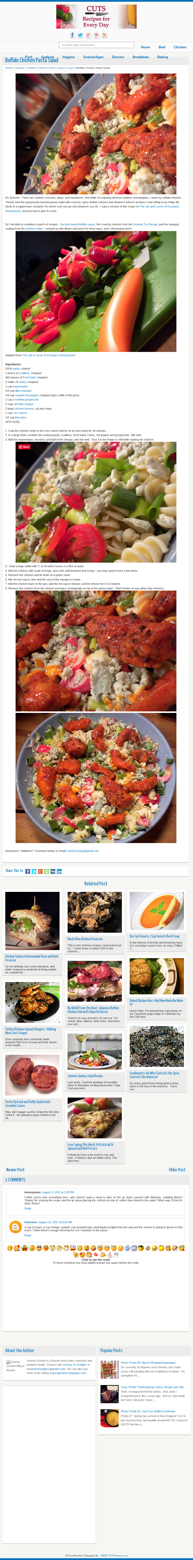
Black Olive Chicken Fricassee (85, 939)
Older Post (177, 1170)
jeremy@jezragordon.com (49, 1368)
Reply (27, 1208)
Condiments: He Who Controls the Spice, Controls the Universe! (155, 1075)
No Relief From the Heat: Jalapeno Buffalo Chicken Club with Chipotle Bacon (93, 1010)
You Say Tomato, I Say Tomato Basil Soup (154, 936)
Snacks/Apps (93, 57)
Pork (28, 57)
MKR (104, 1555)
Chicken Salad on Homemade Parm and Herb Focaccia (31, 958)
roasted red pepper (26, 395)
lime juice (20, 417)
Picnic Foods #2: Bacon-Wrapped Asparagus (148, 1362)
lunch (53, 67)
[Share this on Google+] (40, 871)
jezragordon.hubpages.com (69, 1372)
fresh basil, (29, 377)
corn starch (20, 412)
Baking (162, 57)
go (88, 35)
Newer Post (15, 1170)
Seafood (47, 57)
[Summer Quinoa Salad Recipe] (94, 1052)
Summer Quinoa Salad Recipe (85, 1076)
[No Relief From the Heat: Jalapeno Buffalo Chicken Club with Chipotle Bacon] (94, 981)
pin (96, 35)
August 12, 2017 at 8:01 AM (55, 1222)
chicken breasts (24, 408)
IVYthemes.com (118, 1555)
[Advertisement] (25, 1463)
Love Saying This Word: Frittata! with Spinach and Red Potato (90, 1146)
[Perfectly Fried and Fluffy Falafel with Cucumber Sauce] (32, 1075)
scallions (24, 373)
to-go (71, 67)
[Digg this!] (53, 871)
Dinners (118, 57)
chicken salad (34, 228)
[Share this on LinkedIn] (59, 871)
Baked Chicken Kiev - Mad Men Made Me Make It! (156, 1002)
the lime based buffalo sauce (77, 224)
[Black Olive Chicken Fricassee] (94, 912)
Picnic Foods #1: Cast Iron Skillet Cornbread (148, 1411)
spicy (62, 67)
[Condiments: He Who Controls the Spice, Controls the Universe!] (156, 1047)
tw (80, 35)
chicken (31, 67)
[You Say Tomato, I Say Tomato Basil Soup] (156, 911)
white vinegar (25, 404)
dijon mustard (23, 390)
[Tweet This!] (34, 871)
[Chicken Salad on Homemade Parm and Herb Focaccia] (32, 921)
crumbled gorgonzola (25, 399)
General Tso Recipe (145, 224)
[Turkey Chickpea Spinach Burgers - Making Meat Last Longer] (32, 1002)
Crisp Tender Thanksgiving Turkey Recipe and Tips (152, 1387)
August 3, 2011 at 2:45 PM (58, 1192)
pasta (16, 368)
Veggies (68, 57)
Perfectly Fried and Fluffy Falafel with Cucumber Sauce (27, 1104)
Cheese (19, 67)
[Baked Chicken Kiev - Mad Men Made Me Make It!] (156, 976)
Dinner (42, 67)
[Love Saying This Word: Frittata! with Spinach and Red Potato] (94, 1118)
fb (72, 35)
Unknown (30, 1222)
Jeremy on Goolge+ (75, 1364)
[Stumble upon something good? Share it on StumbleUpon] (46, 871)
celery (22, 381)
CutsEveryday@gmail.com (82, 850)
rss (105, 35)
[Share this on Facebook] (27, 871)
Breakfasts (141, 57)
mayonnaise (20, 386)
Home (8, 67)
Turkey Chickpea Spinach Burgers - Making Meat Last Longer (30, 1031)
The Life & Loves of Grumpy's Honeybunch (48, 355)
